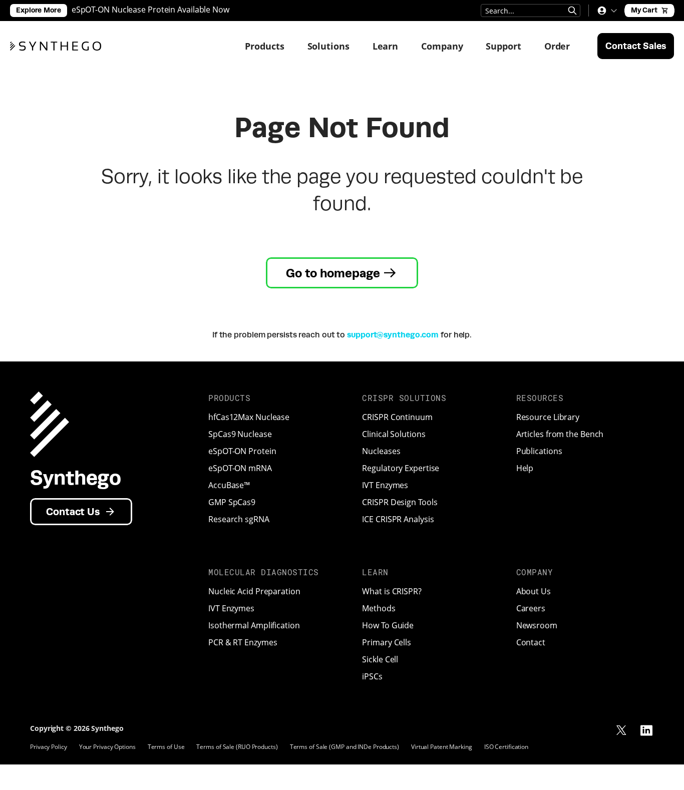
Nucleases (381, 451)
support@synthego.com (393, 334)
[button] (607, 11)
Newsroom (536, 625)
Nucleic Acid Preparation (254, 591)
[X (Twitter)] (621, 730)
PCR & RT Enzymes (242, 642)
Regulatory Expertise (400, 468)
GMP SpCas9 (231, 502)
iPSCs (372, 676)
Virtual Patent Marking (441, 746)
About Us (533, 591)
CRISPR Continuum (397, 417)
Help (525, 468)
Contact (530, 642)
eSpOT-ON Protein (242, 451)
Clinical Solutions (393, 434)
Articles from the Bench (560, 434)
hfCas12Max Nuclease (248, 417)
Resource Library (547, 417)
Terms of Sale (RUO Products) (236, 746)
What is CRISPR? (392, 591)
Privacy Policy (48, 746)
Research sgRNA (238, 519)
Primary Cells (386, 642)
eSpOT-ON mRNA (240, 468)
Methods (378, 608)
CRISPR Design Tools (399, 502)
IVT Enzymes (385, 485)
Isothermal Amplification (254, 625)
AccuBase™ (229, 485)
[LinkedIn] (646, 730)
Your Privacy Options (107, 746)
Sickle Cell (380, 659)
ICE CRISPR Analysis (398, 519)
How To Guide (388, 625)
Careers (530, 608)
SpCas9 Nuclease (240, 434)
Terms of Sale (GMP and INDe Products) (344, 746)
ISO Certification (506, 746)
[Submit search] (572, 11)
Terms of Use (166, 746)
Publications (539, 451)
